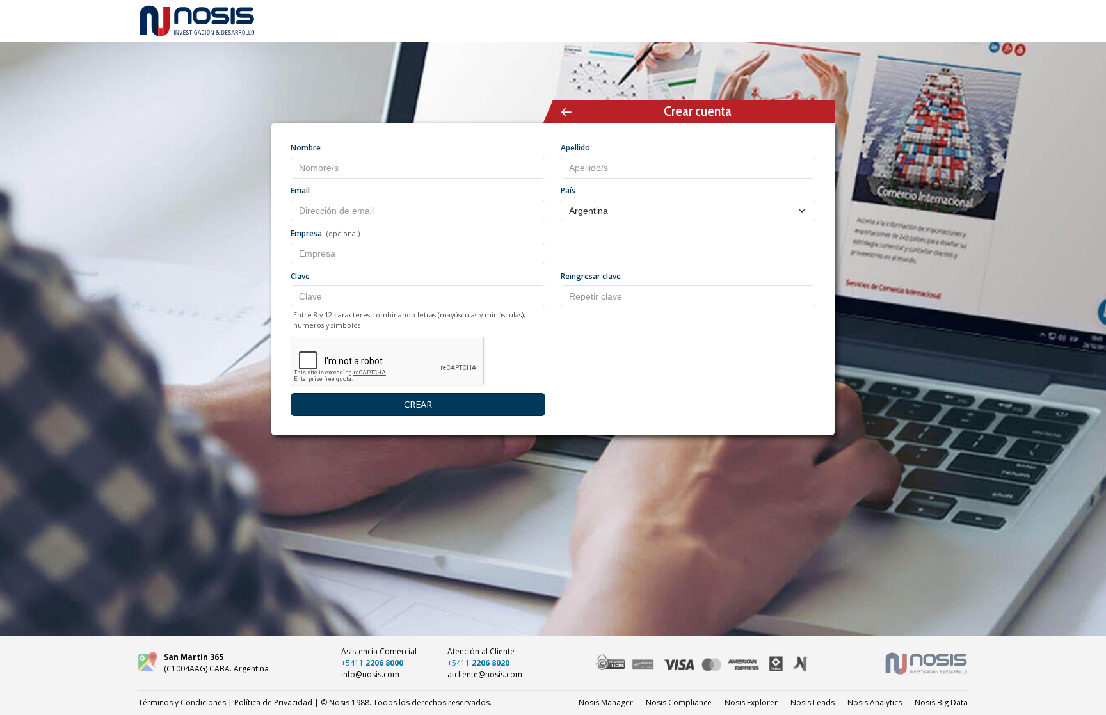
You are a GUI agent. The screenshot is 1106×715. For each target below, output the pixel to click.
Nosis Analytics (874, 702)
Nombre (306, 147)
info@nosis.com (370, 674)
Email (300, 190)
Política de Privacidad (273, 702)
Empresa (306, 233)
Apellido (575, 147)
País (568, 190)
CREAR (418, 404)
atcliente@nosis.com (484, 674)
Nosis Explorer (751, 702)
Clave (300, 276)
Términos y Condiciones (182, 702)
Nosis (941, 702)
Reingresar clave (591, 276)
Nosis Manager (606, 702)
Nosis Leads (812, 702)
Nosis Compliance (679, 702)
